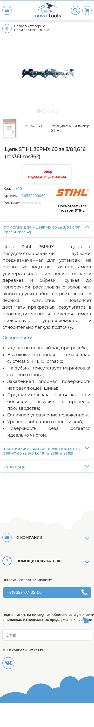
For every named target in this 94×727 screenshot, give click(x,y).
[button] (38, 111)
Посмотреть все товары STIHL (72, 208)
